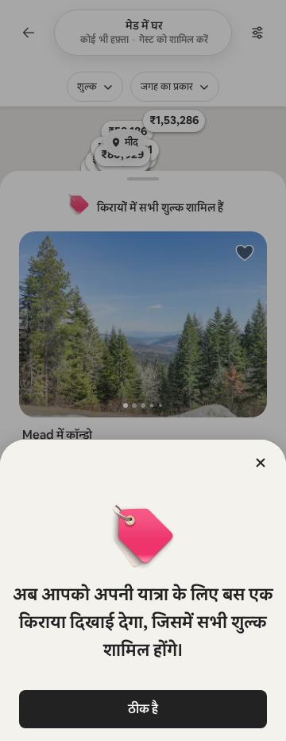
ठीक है (143, 708)
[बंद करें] (260, 462)
